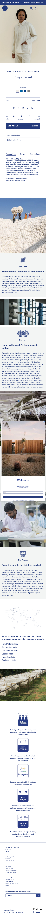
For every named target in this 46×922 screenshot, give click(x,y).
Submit (23, 496)
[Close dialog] (43, 421)
